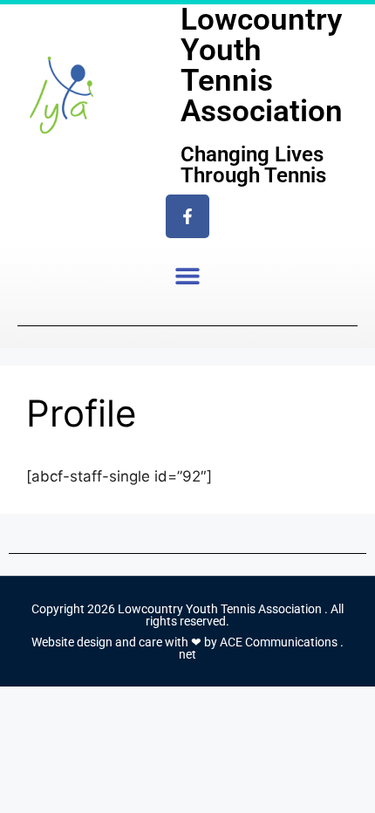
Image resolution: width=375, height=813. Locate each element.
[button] (188, 275)
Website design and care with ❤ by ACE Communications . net (187, 648)
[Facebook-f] (187, 216)
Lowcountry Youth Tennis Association (262, 65)
